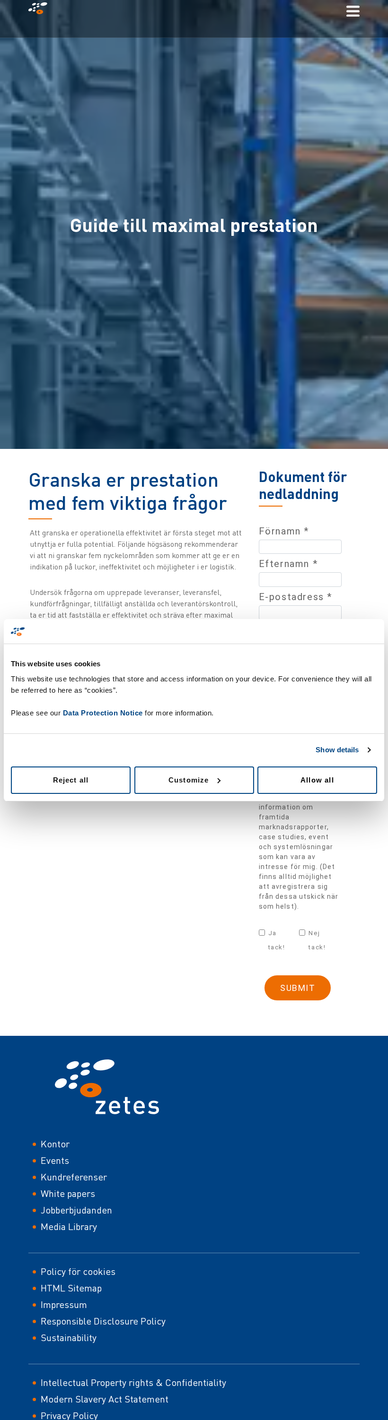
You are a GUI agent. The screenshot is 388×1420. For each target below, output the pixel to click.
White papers (68, 1193)
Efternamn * (288, 563)
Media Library (69, 1226)
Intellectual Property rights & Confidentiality (133, 1382)
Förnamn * (284, 531)
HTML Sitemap (71, 1288)
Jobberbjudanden (76, 1210)
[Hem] (41, 10)
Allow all (317, 780)
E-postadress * (295, 596)
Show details (337, 750)
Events (55, 1160)
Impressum (64, 1304)
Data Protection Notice (103, 713)
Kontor (55, 1144)
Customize (188, 780)
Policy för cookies (78, 1271)
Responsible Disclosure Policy (103, 1321)
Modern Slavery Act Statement (104, 1399)
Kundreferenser (74, 1177)
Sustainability (69, 1337)
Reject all (71, 780)
